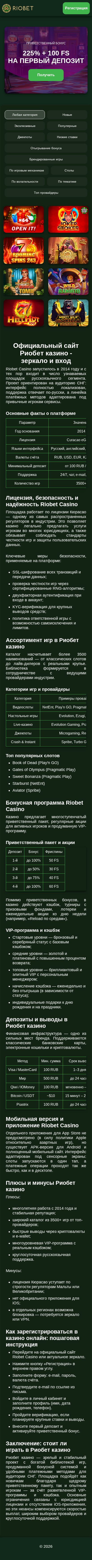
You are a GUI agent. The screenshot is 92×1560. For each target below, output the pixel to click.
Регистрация (76, 8)
